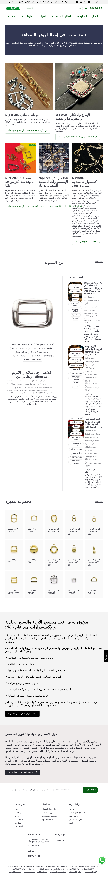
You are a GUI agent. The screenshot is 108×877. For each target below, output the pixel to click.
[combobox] (54, 8)
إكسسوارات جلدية (91, 307)
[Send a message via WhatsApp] (102, 860)
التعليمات (19, 820)
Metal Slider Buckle (27, 388)
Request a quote (92, 378)
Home (12, 17)
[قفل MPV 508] (34, 553)
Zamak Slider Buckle (38, 391)
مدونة (17, 816)
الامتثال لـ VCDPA (88, 869)
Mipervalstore (91, 375)
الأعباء (94, 314)
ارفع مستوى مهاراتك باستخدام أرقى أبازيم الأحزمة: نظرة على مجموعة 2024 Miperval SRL (93, 288)
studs (87, 381)
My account (47, 820)
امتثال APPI (32, 869)
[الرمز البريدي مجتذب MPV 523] (94, 524)
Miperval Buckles (44, 388)
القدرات (43, 17)
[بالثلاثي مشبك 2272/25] (54, 584)
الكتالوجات (82, 17)
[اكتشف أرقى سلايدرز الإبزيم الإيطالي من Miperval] (32, 314)
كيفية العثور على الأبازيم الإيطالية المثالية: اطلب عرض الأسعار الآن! (94, 423)
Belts (96, 300)
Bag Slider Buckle (37, 381)
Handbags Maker (92, 362)
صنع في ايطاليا (12, 388)
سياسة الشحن (29, 872)
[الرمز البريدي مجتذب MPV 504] (74, 555)
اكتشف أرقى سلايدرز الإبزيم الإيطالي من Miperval (32, 375)
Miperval (87, 314)
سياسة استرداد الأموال (51, 809)
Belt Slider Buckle (15, 384)
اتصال (95, 17)
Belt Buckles (89, 297)
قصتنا (17, 809)
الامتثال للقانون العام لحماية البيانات (51, 869)
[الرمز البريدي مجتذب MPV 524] (74, 524)
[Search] (80, 8)
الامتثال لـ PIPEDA (73, 869)
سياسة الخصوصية (49, 816)
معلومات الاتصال (76, 820)
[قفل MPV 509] (14, 553)
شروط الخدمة (48, 813)
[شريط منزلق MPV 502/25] (14, 584)
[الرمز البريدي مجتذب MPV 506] (54, 555)
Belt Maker (88, 300)
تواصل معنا (73, 816)
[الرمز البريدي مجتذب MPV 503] (94, 555)
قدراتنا (71, 809)
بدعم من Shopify (90, 872)
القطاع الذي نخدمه (61, 17)
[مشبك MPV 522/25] (14, 523)
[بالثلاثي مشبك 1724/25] (74, 584)
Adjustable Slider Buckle (17, 381)
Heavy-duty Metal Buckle (35, 384)
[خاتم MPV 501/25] (34, 584)
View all (99, 262)
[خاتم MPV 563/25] (94, 584)
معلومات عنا (27, 17)
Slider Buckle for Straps (17, 391)
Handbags (94, 437)
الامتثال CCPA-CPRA (18, 869)
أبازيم (86, 304)
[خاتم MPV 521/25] (34, 523)
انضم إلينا (19, 827)
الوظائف (18, 813)
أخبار (71, 823)
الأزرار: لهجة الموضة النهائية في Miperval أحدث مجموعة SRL (93, 351)
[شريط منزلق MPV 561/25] (54, 523)
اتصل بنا (18, 823)
